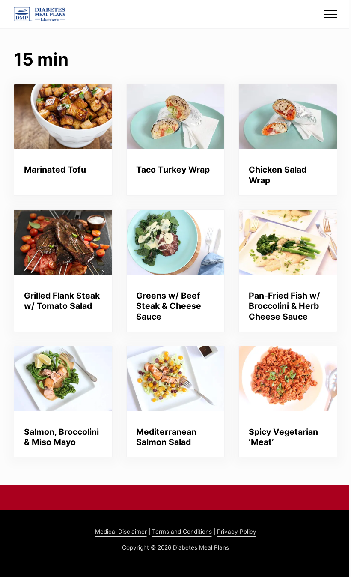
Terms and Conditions (182, 531)
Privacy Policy (236, 531)
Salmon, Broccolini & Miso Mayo (61, 437)
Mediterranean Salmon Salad (166, 437)
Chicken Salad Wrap (277, 174)
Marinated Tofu (55, 169)
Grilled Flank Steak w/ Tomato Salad (62, 300)
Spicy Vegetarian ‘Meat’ (283, 437)
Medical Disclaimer (121, 531)
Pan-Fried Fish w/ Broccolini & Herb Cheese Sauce (284, 306)
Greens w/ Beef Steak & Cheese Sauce (168, 306)
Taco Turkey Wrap (173, 169)
